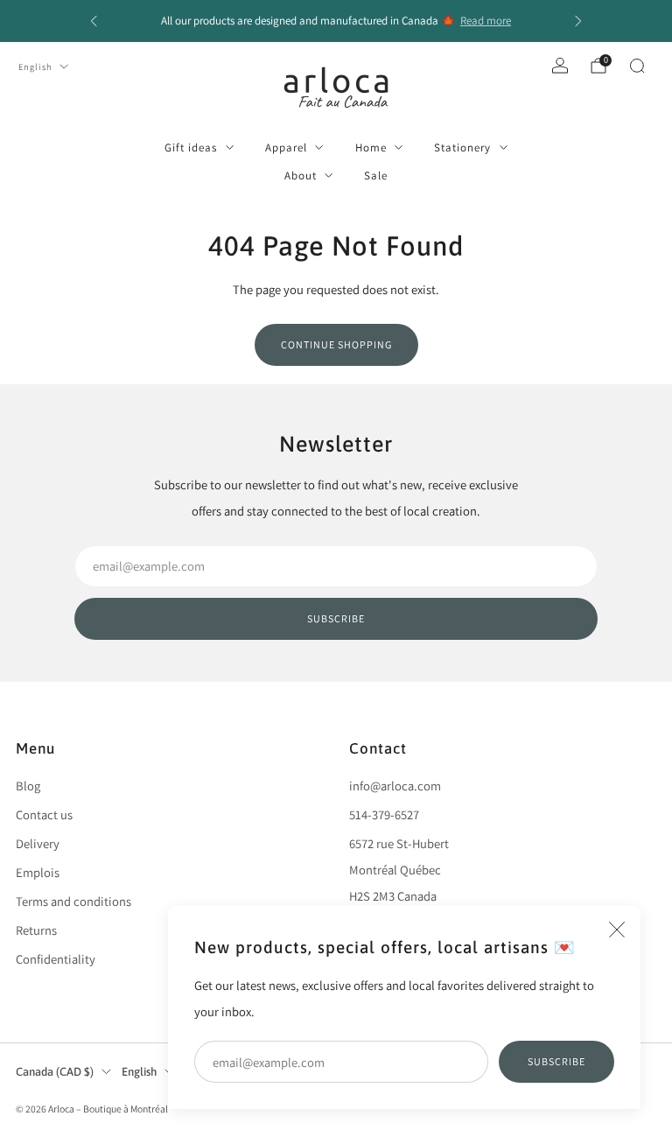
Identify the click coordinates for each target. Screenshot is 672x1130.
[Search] (637, 65)
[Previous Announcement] (93, 21)
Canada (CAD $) (55, 1071)
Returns (36, 930)
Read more (485, 20)
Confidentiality (55, 959)
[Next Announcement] (578, 21)
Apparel (286, 147)
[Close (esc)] (616, 929)
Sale (376, 175)
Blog (28, 785)
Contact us (44, 814)
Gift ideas (190, 147)
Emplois (38, 872)
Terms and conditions (73, 901)
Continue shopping (336, 344)
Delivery (38, 843)
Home (371, 147)
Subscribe (556, 1061)
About (300, 175)
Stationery (462, 147)
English (35, 66)
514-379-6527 (384, 814)
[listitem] (336, 21)
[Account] (560, 65)
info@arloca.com (395, 785)
